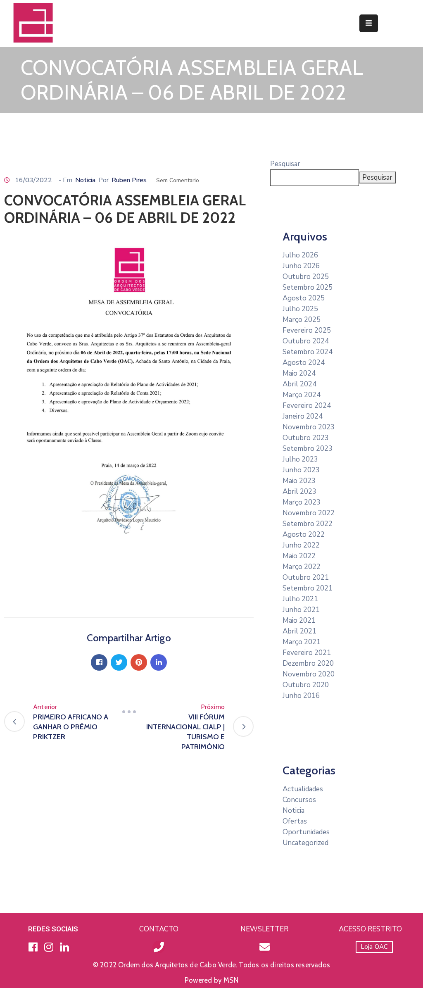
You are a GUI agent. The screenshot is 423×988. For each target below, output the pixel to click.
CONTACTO (158, 929)
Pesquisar (285, 164)
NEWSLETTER (264, 929)
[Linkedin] (158, 662)
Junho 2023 (301, 470)
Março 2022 (302, 566)
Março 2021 (302, 642)
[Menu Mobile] (368, 23)
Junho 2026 (301, 266)
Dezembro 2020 (308, 663)
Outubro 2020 (306, 685)
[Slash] (129, 712)
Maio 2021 (299, 620)
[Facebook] (99, 662)
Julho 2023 (300, 459)
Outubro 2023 (306, 438)
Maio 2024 (299, 373)
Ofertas (295, 821)
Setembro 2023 (308, 448)
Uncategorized (305, 843)
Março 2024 (302, 395)
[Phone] (158, 947)
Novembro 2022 (309, 513)
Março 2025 (302, 319)
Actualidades (303, 789)
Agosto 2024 (304, 362)
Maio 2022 (299, 556)
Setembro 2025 (308, 287)
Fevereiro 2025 (307, 330)
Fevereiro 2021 (307, 652)
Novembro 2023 (309, 427)
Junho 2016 (301, 695)
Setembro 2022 (308, 524)
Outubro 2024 (306, 341)
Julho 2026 (300, 255)
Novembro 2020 (309, 674)
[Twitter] (119, 662)
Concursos (299, 800)
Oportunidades (306, 832)
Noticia (85, 180)
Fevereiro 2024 (307, 405)
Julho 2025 (300, 309)
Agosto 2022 (304, 534)
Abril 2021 (299, 631)
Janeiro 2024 (303, 416)
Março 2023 (302, 502)
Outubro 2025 (306, 276)
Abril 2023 (299, 491)
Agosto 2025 (304, 298)
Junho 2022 (301, 545)
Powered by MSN (211, 980)
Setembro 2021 (308, 588)
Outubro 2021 (306, 577)
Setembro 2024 (308, 352)
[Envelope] (264, 947)
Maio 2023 (299, 481)
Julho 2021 (300, 599)
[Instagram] (49, 947)
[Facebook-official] (33, 947)
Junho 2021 (301, 609)
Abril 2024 (299, 384)
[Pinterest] (139, 662)
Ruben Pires (129, 180)
